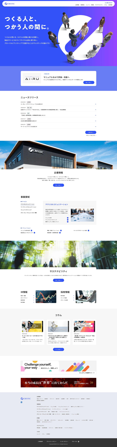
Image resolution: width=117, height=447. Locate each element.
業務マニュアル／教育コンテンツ (52, 221)
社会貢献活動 (44, 427)
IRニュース (78, 420)
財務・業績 (47, 420)
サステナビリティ (99, 5)
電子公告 (91, 420)
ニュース (88, 5)
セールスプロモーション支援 (80, 230)
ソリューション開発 (75, 414)
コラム (105, 5)
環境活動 (38, 427)
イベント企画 (64, 409)
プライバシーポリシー (52, 441)
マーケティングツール (56, 409)
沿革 (67, 398)
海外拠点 (88, 398)
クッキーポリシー (64, 441)
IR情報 (92, 5)
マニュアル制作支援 (25, 230)
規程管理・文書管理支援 (52, 232)
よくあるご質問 (84, 420)
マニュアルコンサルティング (51, 219)
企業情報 (77, 5)
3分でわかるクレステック (47, 421)
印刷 (49, 411)
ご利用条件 (40, 441)
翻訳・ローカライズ (56, 414)
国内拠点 (83, 398)
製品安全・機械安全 (65, 414)
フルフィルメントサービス (64, 411)
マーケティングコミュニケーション (28, 207)
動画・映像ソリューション (53, 230)
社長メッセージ (40, 398)
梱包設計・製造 (54, 411)
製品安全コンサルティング (27, 232)
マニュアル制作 (48, 217)
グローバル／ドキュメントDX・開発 (29, 212)
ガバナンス (52, 398)
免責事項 (38, 421)
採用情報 (110, 5)
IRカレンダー (60, 420)
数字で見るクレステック (74, 398)
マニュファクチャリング (26, 210)
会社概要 (63, 398)
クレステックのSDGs (68, 427)
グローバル (74, 441)
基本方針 (57, 398)
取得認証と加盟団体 (40, 400)
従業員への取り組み (59, 427)
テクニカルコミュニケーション (27, 204)
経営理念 (46, 398)
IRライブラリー (53, 420)
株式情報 (66, 420)
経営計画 (72, 420)
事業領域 (82, 5)
